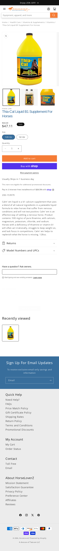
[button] (29, 243)
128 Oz (8, 137)
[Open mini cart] (55, 9)
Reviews (10, 504)
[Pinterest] (39, 515)
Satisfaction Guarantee (19, 487)
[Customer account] (49, 9)
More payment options (29, 173)
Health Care (15, 22)
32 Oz (22, 137)
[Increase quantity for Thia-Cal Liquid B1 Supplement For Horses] (18, 148)
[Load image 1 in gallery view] (11, 97)
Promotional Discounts (19, 429)
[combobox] (29, 15)
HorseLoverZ (24, 538)
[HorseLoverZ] (18, 9)
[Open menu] (4, 9)
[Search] (53, 15)
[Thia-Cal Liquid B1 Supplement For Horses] (10, 333)
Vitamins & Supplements (33, 22)
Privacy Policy (13, 491)
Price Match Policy (16, 408)
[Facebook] (20, 515)
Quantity (6, 143)
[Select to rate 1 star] (20, 301)
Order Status (13, 448)
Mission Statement (16, 483)
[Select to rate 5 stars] (39, 301)
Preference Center (16, 495)
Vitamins (50, 22)
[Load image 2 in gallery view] (29, 97)
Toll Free (10, 463)
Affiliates (10, 500)
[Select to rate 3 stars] (29, 301)
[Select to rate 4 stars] (34, 301)
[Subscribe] (50, 380)
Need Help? (12, 399)
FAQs (8, 404)
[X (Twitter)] (33, 515)
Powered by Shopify (38, 538)
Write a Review (29, 308)
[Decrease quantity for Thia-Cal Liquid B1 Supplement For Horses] (5, 148)
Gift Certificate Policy (18, 412)
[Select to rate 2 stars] (24, 301)
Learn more (37, 277)
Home (4, 22)
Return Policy (13, 421)
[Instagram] (26, 515)
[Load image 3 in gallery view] (47, 97)
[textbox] (29, 271)
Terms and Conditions (19, 425)
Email (8, 468)
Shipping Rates (14, 416)
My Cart (10, 444)
